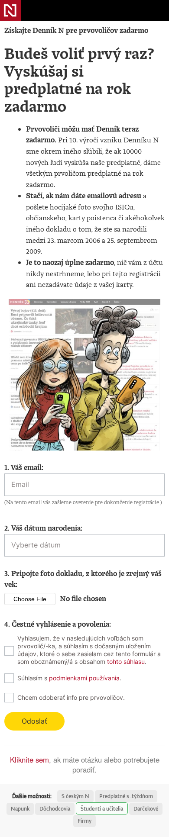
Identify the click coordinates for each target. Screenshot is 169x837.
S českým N (75, 796)
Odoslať (34, 721)
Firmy (84, 820)
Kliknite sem (29, 759)
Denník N (10, 10)
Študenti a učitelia (102, 808)
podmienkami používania (84, 678)
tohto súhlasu (126, 661)
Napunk (20, 808)
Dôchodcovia (54, 808)
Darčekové (145, 808)
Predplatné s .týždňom (126, 796)
